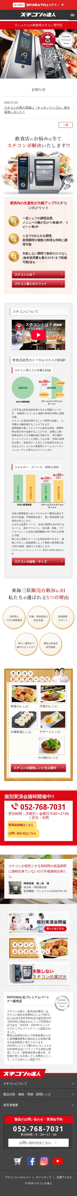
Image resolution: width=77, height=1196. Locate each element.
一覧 (65, 124)
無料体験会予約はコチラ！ (37, 4)
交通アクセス (64, 1177)
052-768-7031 (38, 1129)
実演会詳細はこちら (21, 824)
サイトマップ (43, 1177)
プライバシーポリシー (18, 1177)
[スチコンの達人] (38, 15)
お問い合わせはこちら (22, 833)
